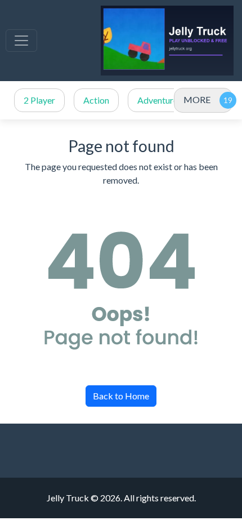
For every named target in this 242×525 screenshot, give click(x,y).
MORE (196, 99)
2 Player (39, 100)
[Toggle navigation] (21, 40)
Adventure (157, 100)
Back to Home (121, 395)
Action (96, 100)
